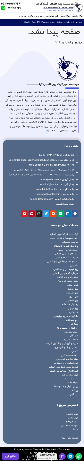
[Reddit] (53, 213)
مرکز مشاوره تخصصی (67, 359)
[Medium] (60, 213)
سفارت (74, 324)
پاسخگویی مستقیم (46, 458)
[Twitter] (46, 213)
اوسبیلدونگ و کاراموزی (66, 347)
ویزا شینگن (72, 293)
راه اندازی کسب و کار (67, 328)
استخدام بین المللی (68, 250)
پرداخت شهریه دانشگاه (66, 246)
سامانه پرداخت (70, 379)
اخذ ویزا (74, 265)
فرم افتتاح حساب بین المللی (63, 371)
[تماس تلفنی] (62, 456)
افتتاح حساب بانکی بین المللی (62, 261)
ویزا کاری (73, 297)
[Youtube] (24, 213)
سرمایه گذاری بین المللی (65, 273)
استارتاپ (73, 312)
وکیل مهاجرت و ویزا (68, 281)
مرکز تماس (65, 16)
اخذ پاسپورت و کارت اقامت (64, 238)
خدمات (22, 16)
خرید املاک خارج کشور (66, 257)
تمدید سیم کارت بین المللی (63, 367)
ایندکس (74, 394)
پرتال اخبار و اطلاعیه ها (66, 386)
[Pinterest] (32, 213)
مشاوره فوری (10, 456)
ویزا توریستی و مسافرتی (65, 269)
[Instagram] (39, 213)
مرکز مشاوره (77, 16)
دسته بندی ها (70, 438)
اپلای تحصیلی (71, 332)
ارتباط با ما (72, 382)
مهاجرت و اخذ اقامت (67, 277)
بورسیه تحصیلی (70, 242)
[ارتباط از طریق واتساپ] (78, 456)
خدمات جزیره (71, 340)
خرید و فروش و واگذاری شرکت (62, 343)
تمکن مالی (72, 285)
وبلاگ (75, 390)
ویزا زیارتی (73, 308)
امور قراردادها (52, 16)
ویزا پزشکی (72, 289)
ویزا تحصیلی (72, 300)
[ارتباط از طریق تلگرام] (70, 456)
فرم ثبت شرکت (70, 375)
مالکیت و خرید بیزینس (66, 316)
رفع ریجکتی (72, 320)
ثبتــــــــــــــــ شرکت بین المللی (64, 234)
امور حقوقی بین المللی (66, 254)
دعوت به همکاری (36, 16)
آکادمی (74, 351)
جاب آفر (74, 336)
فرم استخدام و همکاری (66, 363)
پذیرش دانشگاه (70, 304)
